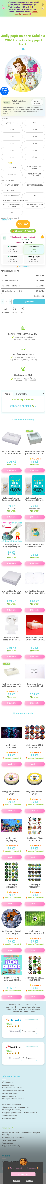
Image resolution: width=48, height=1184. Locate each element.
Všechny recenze (28, 1031)
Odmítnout (29, 1181)
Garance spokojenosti (10, 1093)
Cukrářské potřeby (15, 1005)
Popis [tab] (7, 394)
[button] (9, 163)
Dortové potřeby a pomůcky (29, 1009)
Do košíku (30, 302)
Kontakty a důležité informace (13, 1088)
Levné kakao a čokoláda (31, 1007)
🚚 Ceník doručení (23, 267)
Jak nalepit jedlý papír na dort (13, 1137)
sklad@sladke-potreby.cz (11, 1162)
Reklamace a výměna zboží (12, 1104)
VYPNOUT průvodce (37, 102)
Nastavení (16, 1181)
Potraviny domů (8, 1143)
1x (23, 48)
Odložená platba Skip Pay (11, 1110)
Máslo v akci (11, 1009)
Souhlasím (24, 1174)
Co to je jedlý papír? (9, 1140)
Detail (10, 764)
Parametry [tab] (21, 394)
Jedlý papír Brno (12, 1007)
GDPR (4, 1101)
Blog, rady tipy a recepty (11, 1146)
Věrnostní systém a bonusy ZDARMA (15, 1107)
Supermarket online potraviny (24, 1011)
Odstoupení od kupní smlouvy (13, 1099)
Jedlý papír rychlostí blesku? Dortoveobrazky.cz (20, 1112)
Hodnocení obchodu (9, 1115)
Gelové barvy (31, 1005)
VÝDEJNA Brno (7, 1082)
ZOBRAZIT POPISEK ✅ (22, 406)
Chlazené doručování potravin (13, 1090)
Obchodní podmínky (9, 1096)
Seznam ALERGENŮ (9, 1118)
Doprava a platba (8, 1085)
